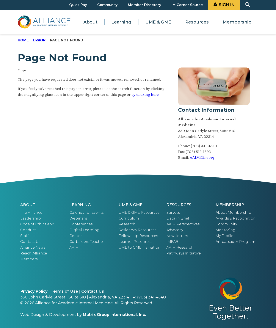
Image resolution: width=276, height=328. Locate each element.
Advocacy (174, 230)
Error (39, 40)
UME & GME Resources (139, 212)
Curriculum (129, 218)
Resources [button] (197, 22)
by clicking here (145, 95)
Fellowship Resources (138, 236)
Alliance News (32, 247)
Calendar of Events (86, 212)
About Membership (233, 212)
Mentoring (225, 230)
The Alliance (31, 212)
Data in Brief (177, 218)
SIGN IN (227, 4)
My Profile (224, 236)
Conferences (81, 224)
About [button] (90, 22)
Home (23, 40)
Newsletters (177, 236)
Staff (24, 236)
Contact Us (30, 242)
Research (127, 224)
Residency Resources (137, 230)
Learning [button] (121, 22)
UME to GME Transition (140, 247)
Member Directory (144, 5)
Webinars (78, 218)
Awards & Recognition (236, 218)
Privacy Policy (33, 291)
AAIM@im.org (202, 157)
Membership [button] (237, 22)
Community (107, 5)
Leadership (30, 218)
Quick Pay (78, 5)
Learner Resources (135, 242)
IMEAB (172, 242)
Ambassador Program (235, 242)
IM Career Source (187, 5)
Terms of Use (64, 291)
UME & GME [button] (158, 22)
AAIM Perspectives (182, 224)
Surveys (173, 212)
